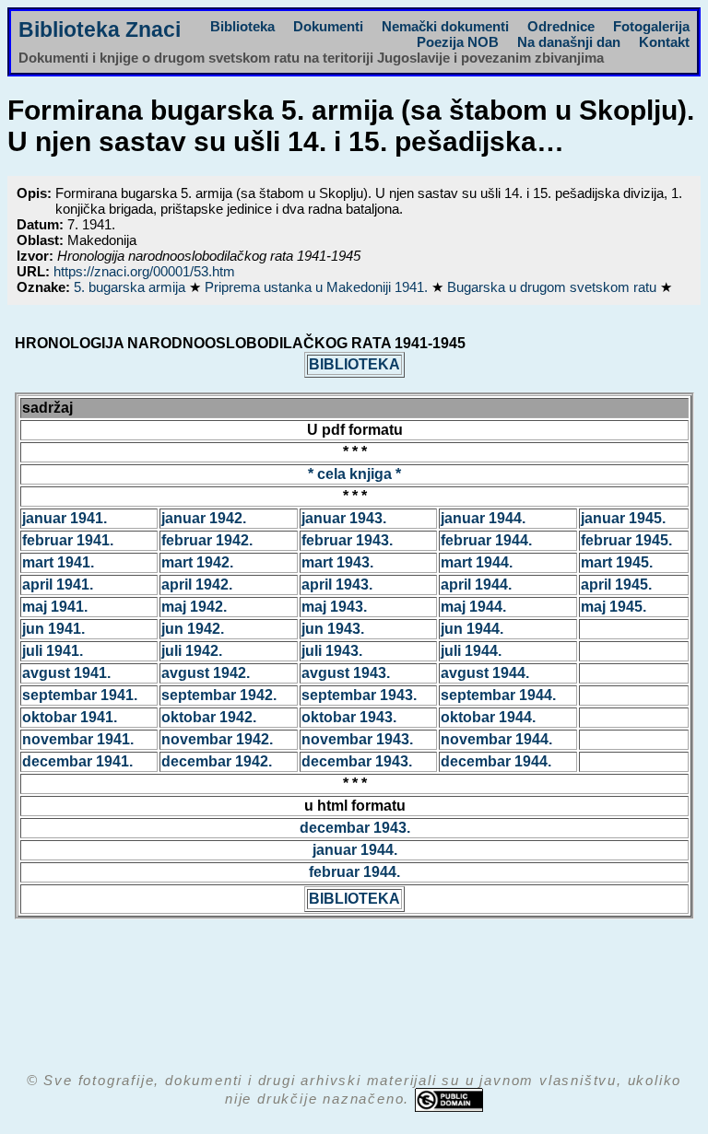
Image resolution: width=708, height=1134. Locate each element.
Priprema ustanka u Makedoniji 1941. (318, 287)
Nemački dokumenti (445, 26)
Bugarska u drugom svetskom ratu (553, 287)
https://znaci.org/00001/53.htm (144, 271)
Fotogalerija (651, 26)
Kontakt (664, 42)
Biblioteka (242, 26)
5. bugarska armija (131, 287)
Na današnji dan (568, 42)
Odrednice (561, 26)
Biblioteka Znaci (99, 29)
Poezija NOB (458, 42)
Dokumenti (328, 26)
